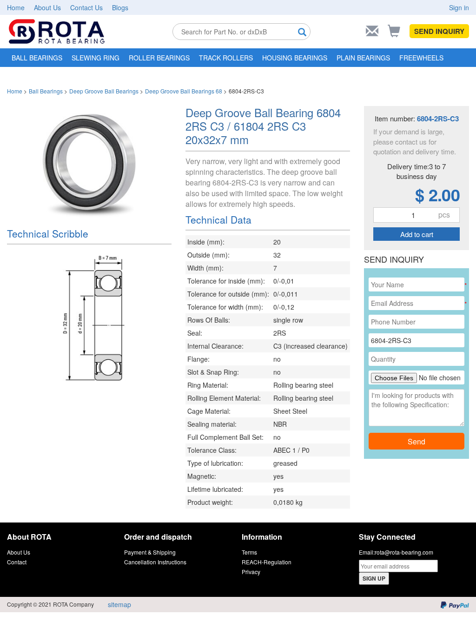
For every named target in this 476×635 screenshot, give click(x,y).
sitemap (119, 604)
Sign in (459, 7)
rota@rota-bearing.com (404, 552)
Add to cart (416, 234)
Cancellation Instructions (155, 562)
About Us (47, 7)
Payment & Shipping (150, 552)
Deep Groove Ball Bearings (104, 91)
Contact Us (86, 7)
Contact (16, 562)
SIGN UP (374, 578)
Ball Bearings (46, 91)
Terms (249, 552)
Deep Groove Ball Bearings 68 (183, 91)
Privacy (251, 571)
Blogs (120, 7)
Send (416, 441)
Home (16, 7)
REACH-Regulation (266, 562)
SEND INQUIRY (439, 31)
